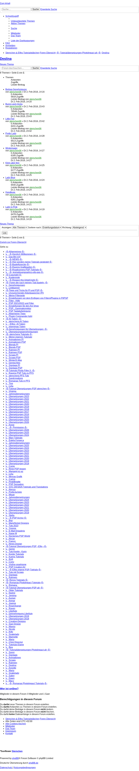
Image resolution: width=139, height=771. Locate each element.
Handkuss (10, 192)
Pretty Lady (10, 133)
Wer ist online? (9, 688)
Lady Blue (10, 177)
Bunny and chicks (14, 104)
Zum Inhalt (5, 3)
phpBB (15, 758)
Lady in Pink (11, 207)
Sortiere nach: (35, 227)
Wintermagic (11, 148)
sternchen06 (15, 92)
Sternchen (17, 751)
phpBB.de (33, 763)
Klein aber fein (12, 163)
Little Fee (9, 119)
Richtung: (67, 227)
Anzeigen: (7, 227)
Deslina (6, 58)
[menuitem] (23, 21)
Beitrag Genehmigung (16, 89)
